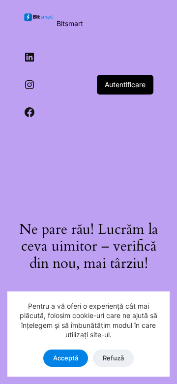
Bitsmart (70, 23)
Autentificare (125, 84)
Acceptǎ (65, 358)
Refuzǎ (113, 358)
